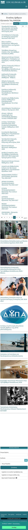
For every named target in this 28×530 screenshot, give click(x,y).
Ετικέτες (25, 514)
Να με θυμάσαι (6, 464)
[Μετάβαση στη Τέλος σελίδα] (22, 217)
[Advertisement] (14, 430)
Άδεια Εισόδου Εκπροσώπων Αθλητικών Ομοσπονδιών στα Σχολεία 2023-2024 (10, 44)
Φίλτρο (16, 23)
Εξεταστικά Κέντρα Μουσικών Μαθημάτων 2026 (9, 147)
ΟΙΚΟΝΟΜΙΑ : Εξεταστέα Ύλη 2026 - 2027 (10, 213)
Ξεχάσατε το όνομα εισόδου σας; (11, 475)
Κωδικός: (2, 458)
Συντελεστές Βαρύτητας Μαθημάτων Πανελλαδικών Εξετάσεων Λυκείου (10, 133)
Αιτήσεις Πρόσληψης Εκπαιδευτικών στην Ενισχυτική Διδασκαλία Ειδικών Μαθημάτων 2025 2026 (10, 125)
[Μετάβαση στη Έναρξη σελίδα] (1, 217)
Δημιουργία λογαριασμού (9, 478)
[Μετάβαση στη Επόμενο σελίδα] (19, 217)
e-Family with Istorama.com (14, 518)
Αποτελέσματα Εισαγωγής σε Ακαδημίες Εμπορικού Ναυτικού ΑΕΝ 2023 (10, 36)
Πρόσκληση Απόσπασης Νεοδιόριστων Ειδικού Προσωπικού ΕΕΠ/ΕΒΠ (13, 409)
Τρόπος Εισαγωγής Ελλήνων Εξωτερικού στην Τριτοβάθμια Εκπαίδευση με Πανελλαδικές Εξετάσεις (11, 68)
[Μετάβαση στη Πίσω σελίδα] (4, 217)
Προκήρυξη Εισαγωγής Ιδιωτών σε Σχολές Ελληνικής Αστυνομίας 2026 (11, 140)
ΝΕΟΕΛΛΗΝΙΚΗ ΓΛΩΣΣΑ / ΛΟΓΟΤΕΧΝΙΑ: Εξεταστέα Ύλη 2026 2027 (10, 176)
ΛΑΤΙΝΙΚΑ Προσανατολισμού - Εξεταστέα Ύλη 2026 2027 (10, 198)
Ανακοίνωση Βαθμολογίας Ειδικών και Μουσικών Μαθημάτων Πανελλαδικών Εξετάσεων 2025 (10, 168)
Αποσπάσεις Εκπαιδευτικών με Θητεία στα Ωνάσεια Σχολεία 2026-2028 (13, 242)
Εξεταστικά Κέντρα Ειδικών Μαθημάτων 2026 (10, 162)
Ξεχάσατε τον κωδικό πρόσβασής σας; (12, 472)
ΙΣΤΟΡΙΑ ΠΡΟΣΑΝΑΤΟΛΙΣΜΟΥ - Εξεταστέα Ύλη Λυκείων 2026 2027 (9, 190)
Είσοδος (3, 516)
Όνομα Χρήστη (4, 452)
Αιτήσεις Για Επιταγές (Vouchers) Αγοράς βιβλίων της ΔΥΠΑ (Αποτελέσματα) (11, 327)
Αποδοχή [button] (14, 527)
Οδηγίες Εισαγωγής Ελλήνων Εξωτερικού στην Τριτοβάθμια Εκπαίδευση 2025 (10, 83)
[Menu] (26, 6)
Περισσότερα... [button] (16, 523)
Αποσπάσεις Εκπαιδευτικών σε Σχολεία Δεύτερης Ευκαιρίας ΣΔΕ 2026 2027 (13, 299)
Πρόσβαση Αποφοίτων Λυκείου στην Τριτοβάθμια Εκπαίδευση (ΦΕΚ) (10, 52)
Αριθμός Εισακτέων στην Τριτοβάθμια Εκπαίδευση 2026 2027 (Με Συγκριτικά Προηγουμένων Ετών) (10, 155)
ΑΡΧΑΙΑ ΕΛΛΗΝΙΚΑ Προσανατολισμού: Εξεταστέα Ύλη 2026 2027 (10, 183)
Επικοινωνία (4, 514)
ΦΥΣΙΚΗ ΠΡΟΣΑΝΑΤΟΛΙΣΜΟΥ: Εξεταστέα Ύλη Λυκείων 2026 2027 (9, 206)
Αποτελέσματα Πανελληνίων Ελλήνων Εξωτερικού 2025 (11, 109)
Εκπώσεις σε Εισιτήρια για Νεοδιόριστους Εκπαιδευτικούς (11, 355)
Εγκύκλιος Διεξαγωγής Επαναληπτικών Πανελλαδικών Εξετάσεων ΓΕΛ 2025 (10, 92)
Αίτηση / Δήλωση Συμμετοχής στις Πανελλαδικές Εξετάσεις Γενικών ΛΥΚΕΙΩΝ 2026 (9, 115)
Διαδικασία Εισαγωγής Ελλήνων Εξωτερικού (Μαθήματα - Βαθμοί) (9, 75)
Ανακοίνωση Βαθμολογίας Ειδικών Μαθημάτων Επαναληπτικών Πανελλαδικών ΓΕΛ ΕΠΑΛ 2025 (10, 101)
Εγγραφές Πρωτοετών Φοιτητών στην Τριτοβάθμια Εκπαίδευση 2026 (13, 381)
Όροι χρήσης (11, 514)
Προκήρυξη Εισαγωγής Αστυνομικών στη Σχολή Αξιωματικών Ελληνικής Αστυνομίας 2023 (10, 28)
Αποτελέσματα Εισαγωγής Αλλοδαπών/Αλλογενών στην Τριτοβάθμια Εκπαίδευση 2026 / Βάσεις (11, 270)
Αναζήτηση (18, 514)
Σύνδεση (14, 467)
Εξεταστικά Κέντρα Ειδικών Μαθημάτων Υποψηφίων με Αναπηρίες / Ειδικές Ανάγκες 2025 (11, 59)
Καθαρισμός (23, 23)
